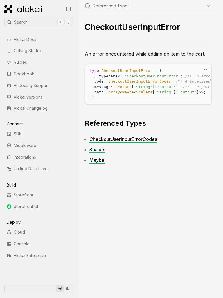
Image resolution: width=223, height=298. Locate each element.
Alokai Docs (25, 39)
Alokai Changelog (31, 108)
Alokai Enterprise (30, 255)
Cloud (19, 232)
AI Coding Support (31, 85)
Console (22, 243)
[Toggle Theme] (64, 288)
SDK (18, 133)
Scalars (97, 149)
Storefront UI (26, 206)
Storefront (23, 194)
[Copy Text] (205, 71)
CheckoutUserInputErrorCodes (123, 139)
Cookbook (24, 73)
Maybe (97, 160)
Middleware (25, 145)
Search (41, 21)
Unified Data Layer (31, 168)
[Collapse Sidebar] (68, 9)
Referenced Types (115, 123)
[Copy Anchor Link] (150, 123)
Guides (20, 62)
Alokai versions (28, 97)
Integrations (25, 157)
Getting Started (28, 50)
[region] (148, 84)
